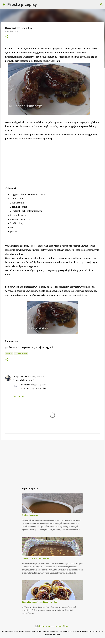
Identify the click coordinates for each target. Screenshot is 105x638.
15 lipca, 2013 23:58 (37, 376)
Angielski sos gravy (30, 515)
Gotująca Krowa (21, 376)
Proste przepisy (22, 4)
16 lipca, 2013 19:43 (38, 385)
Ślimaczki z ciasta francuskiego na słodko (39, 602)
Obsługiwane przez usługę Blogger (54, 626)
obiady (9, 354)
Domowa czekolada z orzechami (35, 559)
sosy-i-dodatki (21, 354)
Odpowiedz (18, 396)
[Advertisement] (24, 165)
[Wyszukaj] (40, 4)
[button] (6, 36)
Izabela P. (25, 385)
